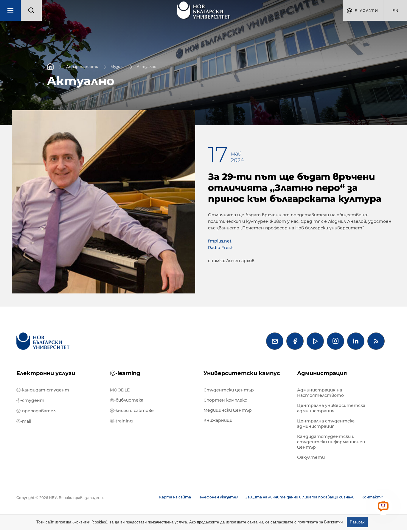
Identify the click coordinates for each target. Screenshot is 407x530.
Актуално (146, 66)
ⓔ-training (121, 421)
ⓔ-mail (23, 421)
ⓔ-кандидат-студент (42, 390)
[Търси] (31, 10)
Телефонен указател (218, 497)
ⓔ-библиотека (126, 400)
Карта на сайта (175, 497)
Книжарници (218, 420)
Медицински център (228, 410)
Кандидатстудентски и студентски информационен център (331, 442)
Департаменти (82, 66)
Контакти (372, 497)
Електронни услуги (45, 373)
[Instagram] (335, 341)
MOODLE (120, 390)
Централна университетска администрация (331, 408)
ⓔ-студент (30, 400)
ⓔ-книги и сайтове (132, 410)
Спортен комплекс (225, 400)
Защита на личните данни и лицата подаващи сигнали (300, 497)
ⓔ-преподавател (36, 411)
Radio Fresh (221, 247)
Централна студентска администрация (326, 423)
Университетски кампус (242, 373)
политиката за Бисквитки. (321, 522)
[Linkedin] (355, 341)
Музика (118, 66)
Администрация (322, 373)
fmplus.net (220, 241)
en (395, 10)
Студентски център (229, 390)
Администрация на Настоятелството (320, 392)
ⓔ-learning (125, 373)
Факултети (311, 457)
